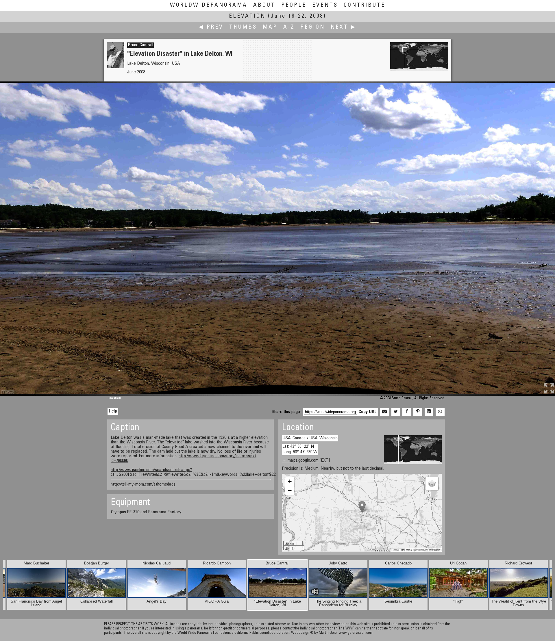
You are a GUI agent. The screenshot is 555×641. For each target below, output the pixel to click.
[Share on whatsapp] (440, 412)
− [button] (290, 490)
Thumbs (243, 27)
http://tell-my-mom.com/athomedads (143, 484)
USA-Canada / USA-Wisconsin (310, 438)
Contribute (364, 5)
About (264, 5)
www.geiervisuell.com (356, 633)
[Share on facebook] (407, 412)
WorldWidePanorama (208, 5)
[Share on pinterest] (418, 412)
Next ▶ (343, 27)
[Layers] (432, 483)
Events (325, 5)
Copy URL (367, 412)
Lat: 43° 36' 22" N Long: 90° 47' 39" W (299, 449)
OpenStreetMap (420, 549)
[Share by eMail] (384, 412)
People (293, 5)
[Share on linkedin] (429, 412)
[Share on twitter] (396, 412)
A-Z (289, 27)
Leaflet (396, 549)
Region (313, 27)
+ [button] (290, 481)
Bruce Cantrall (140, 45)
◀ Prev (211, 27)
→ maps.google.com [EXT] (306, 460)
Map (270, 27)
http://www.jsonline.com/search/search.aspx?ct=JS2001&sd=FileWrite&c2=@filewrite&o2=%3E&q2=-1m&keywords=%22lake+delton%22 (193, 472)
